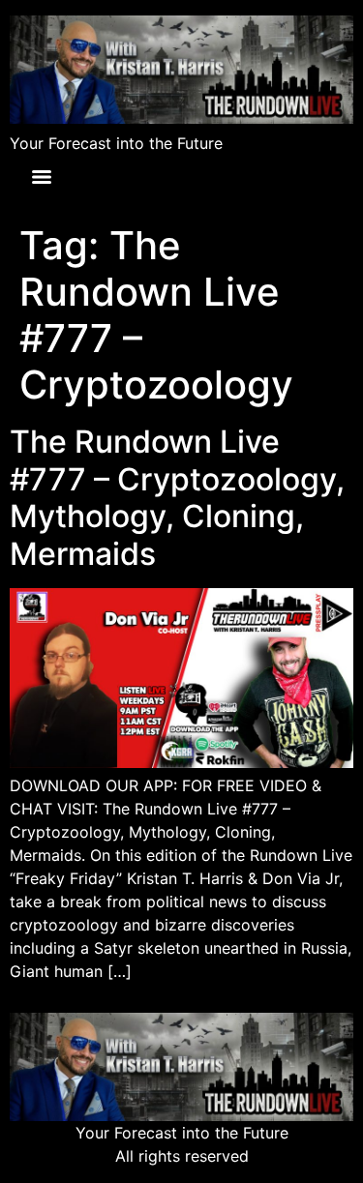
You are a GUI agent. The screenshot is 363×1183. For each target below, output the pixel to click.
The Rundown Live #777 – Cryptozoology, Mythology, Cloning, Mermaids (177, 497)
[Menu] (41, 177)
